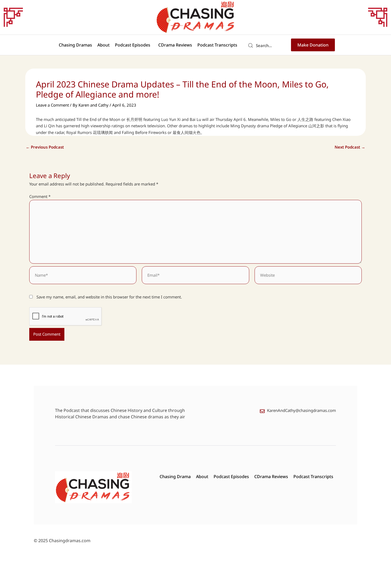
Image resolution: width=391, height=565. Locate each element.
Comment (40, 196)
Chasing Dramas (75, 45)
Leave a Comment (52, 105)
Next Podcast (350, 147)
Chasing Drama (175, 476)
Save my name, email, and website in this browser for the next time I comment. (109, 297)
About (103, 45)
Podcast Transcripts (217, 45)
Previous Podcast (45, 147)
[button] (134, 44)
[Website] (308, 276)
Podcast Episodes (132, 45)
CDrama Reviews (175, 45)
